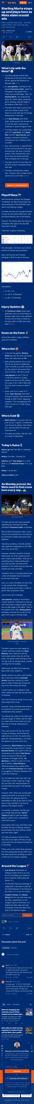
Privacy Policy (23, 1086)
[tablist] (10, 948)
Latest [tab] (9, 1004)
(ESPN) (26, 176)
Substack (7, 1100)
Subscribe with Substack (18, 1078)
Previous (7, 934)
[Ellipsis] (31, 965)
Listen (30, 32)
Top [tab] (4, 1004)
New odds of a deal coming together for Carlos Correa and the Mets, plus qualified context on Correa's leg (12, 1030)
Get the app (26, 1095)
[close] (28, 1042)
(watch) (25, 104)
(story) (11, 324)
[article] (17, 1016)
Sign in (30, 2)
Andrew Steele (10, 30)
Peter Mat (9, 981)
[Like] (3, 1023)
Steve (7, 965)
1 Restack (16, 921)
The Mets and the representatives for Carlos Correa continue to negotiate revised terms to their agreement (12, 1036)
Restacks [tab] (14, 948)
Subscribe (23, 2)
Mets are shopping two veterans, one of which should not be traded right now (12, 1012)
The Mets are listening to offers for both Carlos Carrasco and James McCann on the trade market (12, 1018)
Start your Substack (12, 1095)
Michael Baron (14, 1020)
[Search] (30, 1004)
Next (27, 934)
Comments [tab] (6, 948)
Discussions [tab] (16, 1004)
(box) (18, 83)
